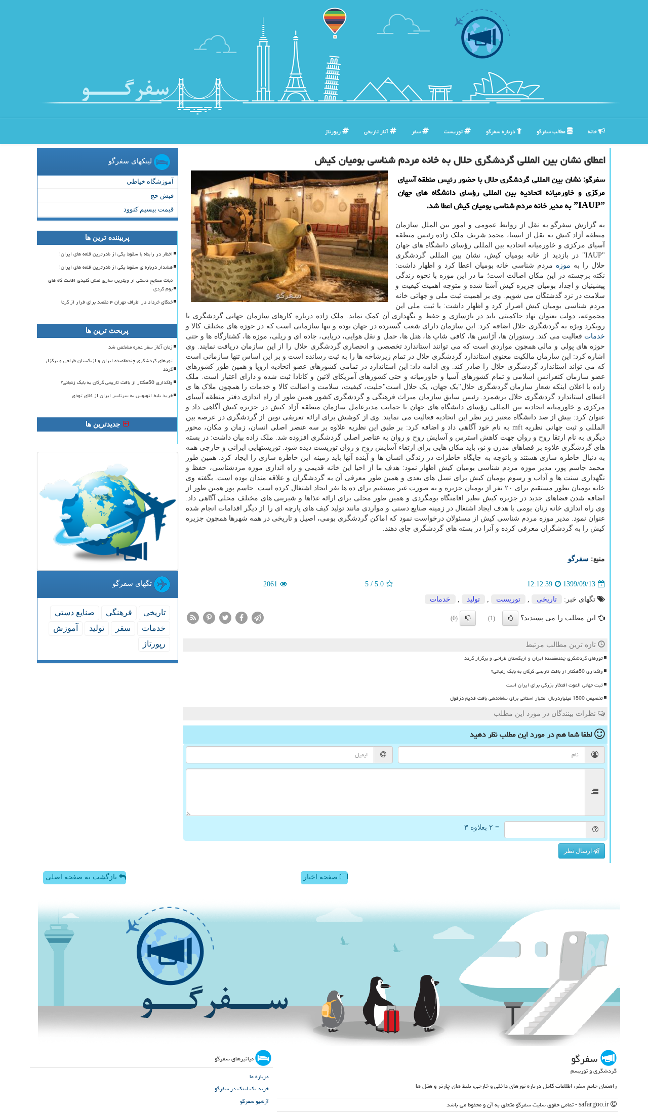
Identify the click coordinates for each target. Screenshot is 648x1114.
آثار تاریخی (377, 131)
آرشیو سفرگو (254, 1101)
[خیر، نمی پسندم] (468, 618)
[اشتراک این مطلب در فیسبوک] (241, 617)
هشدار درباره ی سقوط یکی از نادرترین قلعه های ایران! (116, 267)
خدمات (594, 336)
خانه (593, 131)
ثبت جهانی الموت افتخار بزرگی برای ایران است (554, 685)
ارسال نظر (578, 850)
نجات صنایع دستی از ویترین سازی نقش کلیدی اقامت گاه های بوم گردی (110, 284)
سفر (417, 131)
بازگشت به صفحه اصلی (82, 877)
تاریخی (547, 599)
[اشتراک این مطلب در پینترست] (209, 617)
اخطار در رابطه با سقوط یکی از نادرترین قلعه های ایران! (116, 254)
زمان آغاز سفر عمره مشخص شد (140, 347)
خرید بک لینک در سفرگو (242, 1088)
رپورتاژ (333, 131)
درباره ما (259, 1076)
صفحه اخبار (321, 877)
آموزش (65, 628)
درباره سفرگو (501, 131)
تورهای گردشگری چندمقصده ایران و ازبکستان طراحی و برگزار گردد (533, 658)
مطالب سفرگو (552, 131)
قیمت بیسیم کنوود (149, 209)
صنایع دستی (75, 612)
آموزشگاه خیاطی (150, 181)
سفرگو (578, 559)
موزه (563, 265)
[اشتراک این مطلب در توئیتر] (225, 617)
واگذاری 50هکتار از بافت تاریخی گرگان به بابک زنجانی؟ (547, 671)
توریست (454, 131)
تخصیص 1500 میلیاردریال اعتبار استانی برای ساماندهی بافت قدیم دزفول (526, 698)
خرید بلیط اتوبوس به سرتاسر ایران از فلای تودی (122, 396)
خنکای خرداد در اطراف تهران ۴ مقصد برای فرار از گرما (117, 302)
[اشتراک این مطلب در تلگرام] (258, 617)
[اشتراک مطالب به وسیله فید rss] (193, 617)
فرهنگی (119, 612)
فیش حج (162, 195)
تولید (473, 599)
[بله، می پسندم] (510, 618)
